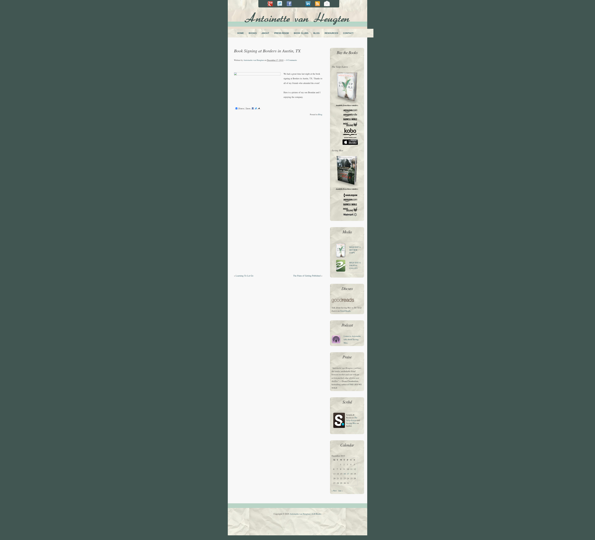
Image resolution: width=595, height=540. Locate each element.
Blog (320, 114)
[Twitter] (280, 4)
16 (345, 473)
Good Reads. (345, 310)
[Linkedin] (298, 4)
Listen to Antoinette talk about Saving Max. (352, 339)
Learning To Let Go (244, 275)
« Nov (334, 490)
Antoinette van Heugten (253, 60)
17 (348, 473)
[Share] (270, 4)
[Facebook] (289, 4)
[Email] (327, 4)
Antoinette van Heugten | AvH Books (305, 513)
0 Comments (291, 60)
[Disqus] (278, 155)
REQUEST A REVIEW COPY (355, 250)
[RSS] (317, 4)
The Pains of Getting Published (307, 275)
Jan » (340, 490)
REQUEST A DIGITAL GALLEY (355, 265)
